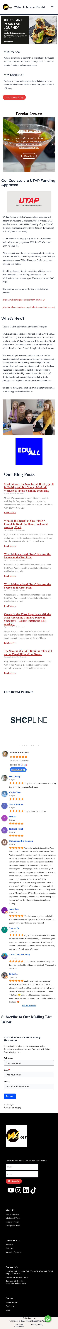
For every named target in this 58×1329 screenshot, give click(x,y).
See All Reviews (29, 1005)
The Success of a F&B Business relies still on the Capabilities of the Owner (28, 652)
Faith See (13, 973)
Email (7, 1070)
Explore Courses (12, 1302)
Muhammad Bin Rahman (21, 840)
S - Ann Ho (14, 928)
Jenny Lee (14, 908)
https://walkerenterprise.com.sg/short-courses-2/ (24, 299)
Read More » (10, 512)
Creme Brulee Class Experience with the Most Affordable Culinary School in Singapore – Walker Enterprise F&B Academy (27, 619)
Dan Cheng (14, 776)
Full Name (8, 1058)
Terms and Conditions (19, 1325)
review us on (16, 769)
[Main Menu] (52, 7)
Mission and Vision (13, 1218)
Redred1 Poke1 (16, 828)
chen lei (12, 816)
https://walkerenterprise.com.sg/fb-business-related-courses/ (29, 306)
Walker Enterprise (19, 752)
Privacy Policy (37, 1324)
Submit (9, 1096)
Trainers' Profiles (12, 1221)
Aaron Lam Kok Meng (19, 954)
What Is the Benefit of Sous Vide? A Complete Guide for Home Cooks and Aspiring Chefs (26, 524)
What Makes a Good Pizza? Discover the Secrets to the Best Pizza (27, 555)
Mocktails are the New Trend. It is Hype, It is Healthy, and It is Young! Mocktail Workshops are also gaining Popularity (29, 487)
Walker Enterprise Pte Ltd (29, 7)
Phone (7, 1081)
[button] (5, 144)
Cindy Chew (15, 792)
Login (8, 1309)
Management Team (13, 1225)
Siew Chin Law (16, 804)
